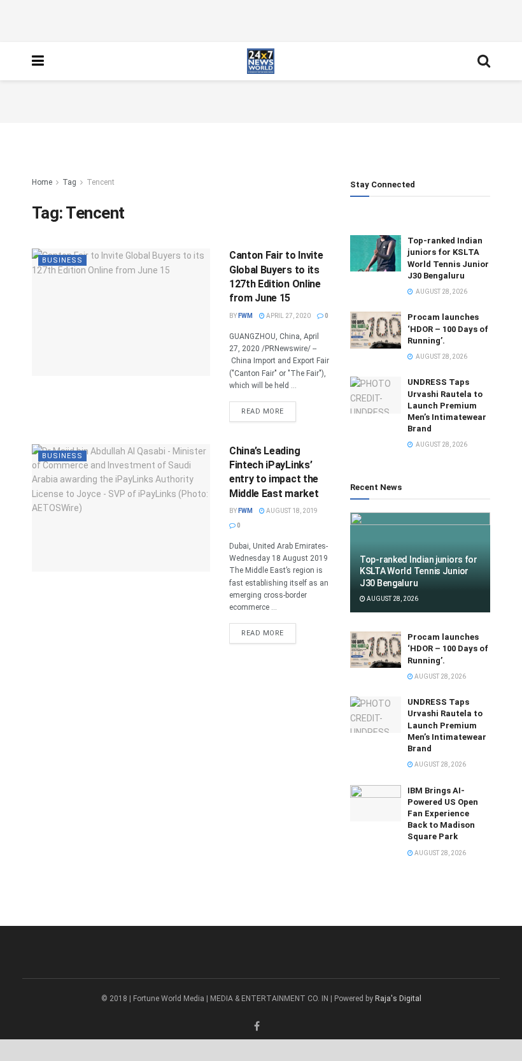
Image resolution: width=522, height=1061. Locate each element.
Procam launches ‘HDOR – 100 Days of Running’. (447, 328)
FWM (245, 315)
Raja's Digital (398, 998)
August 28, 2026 (391, 598)
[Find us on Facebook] (257, 1026)
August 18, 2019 (291, 510)
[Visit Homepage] (260, 61)
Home (42, 182)
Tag (69, 182)
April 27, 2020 (288, 315)
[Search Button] (483, 61)
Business (62, 260)
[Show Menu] (38, 61)
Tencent (101, 182)
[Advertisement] (261, 19)
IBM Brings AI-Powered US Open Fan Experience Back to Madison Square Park (442, 814)
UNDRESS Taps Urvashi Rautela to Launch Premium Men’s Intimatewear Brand (446, 405)
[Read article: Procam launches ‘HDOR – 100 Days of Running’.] (375, 330)
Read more (268, 411)
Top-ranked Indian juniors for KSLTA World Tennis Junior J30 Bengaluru (418, 571)
